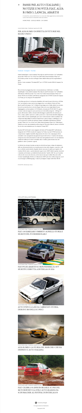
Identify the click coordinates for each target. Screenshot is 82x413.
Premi (31, 164)
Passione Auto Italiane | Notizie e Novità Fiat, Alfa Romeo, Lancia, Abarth (43, 8)
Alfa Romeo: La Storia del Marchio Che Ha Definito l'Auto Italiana (40, 348)
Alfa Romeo (26, 164)
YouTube (33, 70)
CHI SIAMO (44, 20)
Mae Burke (45, 405)
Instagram (27, 70)
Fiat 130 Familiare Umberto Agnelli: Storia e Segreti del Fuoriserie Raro (40, 232)
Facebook (20, 70)
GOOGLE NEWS (35, 20)
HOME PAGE (26, 20)
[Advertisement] (41, 181)
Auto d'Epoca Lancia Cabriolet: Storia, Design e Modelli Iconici (38, 308)
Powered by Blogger (42, 402)
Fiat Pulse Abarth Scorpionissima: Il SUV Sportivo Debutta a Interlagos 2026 (38, 267)
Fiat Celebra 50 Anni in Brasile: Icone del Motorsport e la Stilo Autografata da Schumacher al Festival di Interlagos (39, 390)
